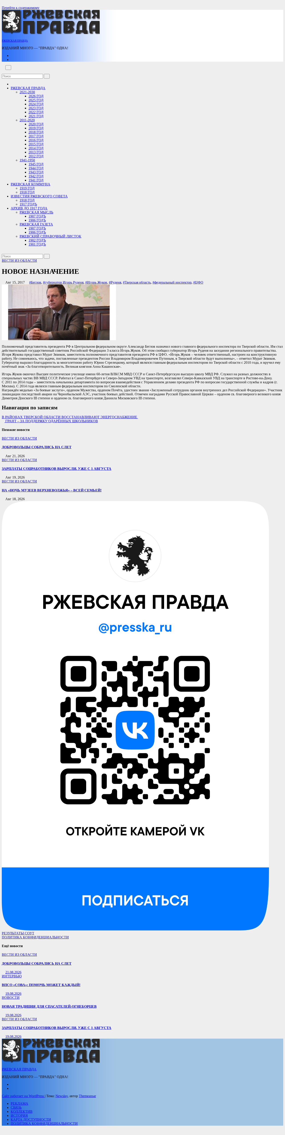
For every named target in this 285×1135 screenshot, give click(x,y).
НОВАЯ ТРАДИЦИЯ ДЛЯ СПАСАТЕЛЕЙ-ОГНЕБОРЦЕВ (49, 1006)
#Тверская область (137, 282)
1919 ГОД (27, 188)
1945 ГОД (35, 164)
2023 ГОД (35, 108)
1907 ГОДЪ (37, 216)
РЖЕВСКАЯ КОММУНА (30, 184)
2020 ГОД (35, 124)
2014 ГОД (35, 148)
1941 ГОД (35, 180)
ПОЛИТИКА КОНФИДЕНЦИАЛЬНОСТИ (35, 937)
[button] (3, 72)
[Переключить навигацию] (8, 67)
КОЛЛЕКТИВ (22, 1111)
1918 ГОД (27, 192)
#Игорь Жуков (96, 282)
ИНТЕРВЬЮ (12, 976)
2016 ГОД (35, 140)
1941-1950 (27, 160)
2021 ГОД (35, 116)
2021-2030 (27, 92)
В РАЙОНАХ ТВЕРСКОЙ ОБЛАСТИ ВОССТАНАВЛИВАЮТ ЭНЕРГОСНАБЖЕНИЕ (70, 417)
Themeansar (87, 1096)
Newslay (61, 1096)
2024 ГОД (35, 104)
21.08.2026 (13, 972)
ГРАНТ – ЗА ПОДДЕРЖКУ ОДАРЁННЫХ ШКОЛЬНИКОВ (51, 421)
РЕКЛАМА (19, 1103)
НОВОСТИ (11, 997)
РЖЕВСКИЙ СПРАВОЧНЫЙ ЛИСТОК (50, 236)
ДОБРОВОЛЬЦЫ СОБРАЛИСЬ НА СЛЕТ (36, 447)
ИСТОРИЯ (19, 1115)
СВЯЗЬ (16, 1107)
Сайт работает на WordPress (23, 1096)
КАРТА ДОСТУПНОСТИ (31, 1119)
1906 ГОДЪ (37, 220)
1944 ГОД (35, 168)
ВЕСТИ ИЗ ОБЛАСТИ (19, 260)
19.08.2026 (13, 993)
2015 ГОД (35, 144)
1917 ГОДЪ (28, 204)
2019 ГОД (35, 128)
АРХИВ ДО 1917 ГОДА (29, 208)
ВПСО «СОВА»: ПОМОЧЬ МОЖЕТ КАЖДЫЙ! (41, 985)
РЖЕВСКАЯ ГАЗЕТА (36, 224)
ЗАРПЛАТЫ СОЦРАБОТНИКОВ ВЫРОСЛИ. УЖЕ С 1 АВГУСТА (56, 469)
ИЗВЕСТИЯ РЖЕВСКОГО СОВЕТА (39, 196)
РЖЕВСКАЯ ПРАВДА (15, 40)
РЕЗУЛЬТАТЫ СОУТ (18, 933)
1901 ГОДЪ (37, 244)
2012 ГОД (35, 156)
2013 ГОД (35, 152)
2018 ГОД (35, 132)
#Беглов (35, 282)
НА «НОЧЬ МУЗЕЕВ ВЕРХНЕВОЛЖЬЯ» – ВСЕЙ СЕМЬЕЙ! (52, 490)
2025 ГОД (35, 100)
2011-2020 (27, 120)
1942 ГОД (35, 176)
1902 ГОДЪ (37, 240)
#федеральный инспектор (172, 282)
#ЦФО (198, 282)
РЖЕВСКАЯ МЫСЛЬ (36, 212)
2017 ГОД (35, 136)
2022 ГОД (35, 112)
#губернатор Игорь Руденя (63, 282)
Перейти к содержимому (20, 8)
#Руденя (115, 282)
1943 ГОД (35, 172)
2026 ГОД (35, 96)
